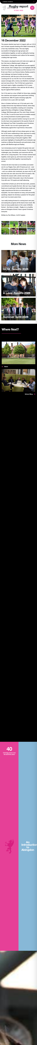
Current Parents (8, 1)
